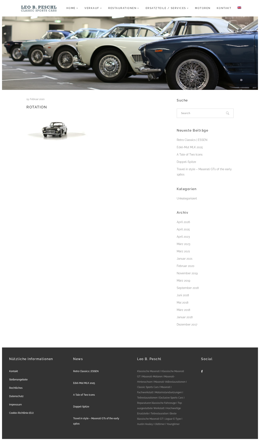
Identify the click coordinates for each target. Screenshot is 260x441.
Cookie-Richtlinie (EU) (21, 413)
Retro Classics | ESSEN (192, 140)
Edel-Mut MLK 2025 (190, 147)
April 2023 (183, 236)
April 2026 (183, 222)
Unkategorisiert (187, 198)
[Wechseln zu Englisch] (238, 8)
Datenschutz (16, 396)
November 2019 (187, 273)
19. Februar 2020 (35, 99)
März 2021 (183, 251)
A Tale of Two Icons (190, 154)
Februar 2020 (185, 266)
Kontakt (13, 371)
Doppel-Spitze (186, 161)
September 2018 (188, 288)
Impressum (15, 404)
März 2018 (183, 309)
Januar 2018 (185, 317)
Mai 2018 (182, 302)
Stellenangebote (18, 379)
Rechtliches (16, 388)
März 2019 (183, 280)
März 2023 (183, 244)
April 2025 (183, 229)
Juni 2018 (183, 295)
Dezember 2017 (187, 324)
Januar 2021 (184, 258)
